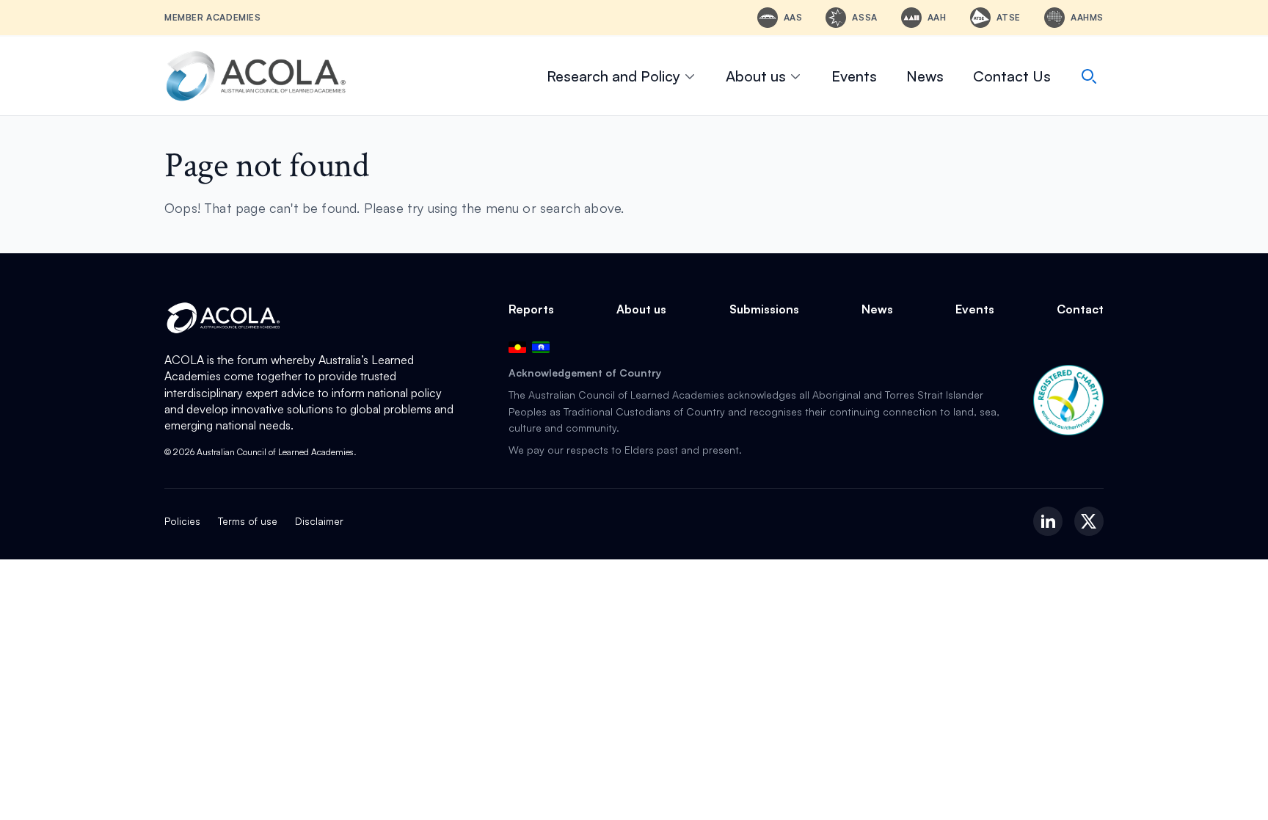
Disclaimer (319, 521)
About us (756, 76)
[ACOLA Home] (256, 76)
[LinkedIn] (1048, 521)
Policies (182, 521)
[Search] (1089, 76)
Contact (1080, 309)
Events (854, 76)
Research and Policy (613, 76)
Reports (531, 309)
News (925, 76)
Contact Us (1012, 76)
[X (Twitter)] (1089, 521)
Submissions (764, 309)
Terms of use (247, 521)
